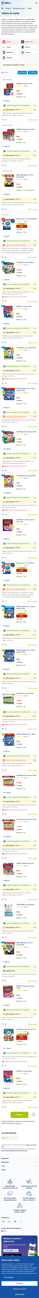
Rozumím (19, 1283)
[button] (19, 1158)
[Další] (33, 1114)
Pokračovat (11, 34)
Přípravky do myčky (19, 8)
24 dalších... (19, 1115)
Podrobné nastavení (19, 1289)
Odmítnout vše (19, 1294)
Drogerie (8, 8)
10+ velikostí (7, 449)
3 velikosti (6, 539)
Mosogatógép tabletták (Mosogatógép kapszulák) (14, 1150)
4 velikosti (6, 194)
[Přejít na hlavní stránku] (6, 3)
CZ (5, 1230)
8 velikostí (6, 407)
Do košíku (34, 120)
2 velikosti (6, 236)
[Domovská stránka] (2, 8)
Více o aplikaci (9, 1250)
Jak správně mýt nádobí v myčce (13, 65)
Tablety (29, 8)
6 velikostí (6, 101)
